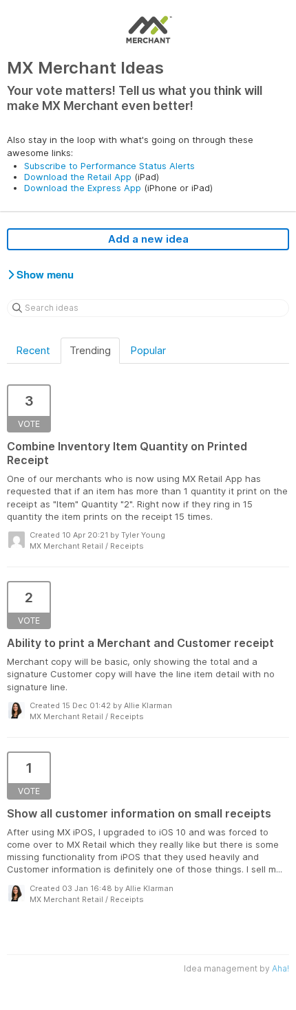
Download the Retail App (77, 176)
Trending (90, 350)
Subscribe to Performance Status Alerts (109, 165)
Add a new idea (148, 238)
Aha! (280, 968)
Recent (33, 350)
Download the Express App (82, 187)
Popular (148, 350)
